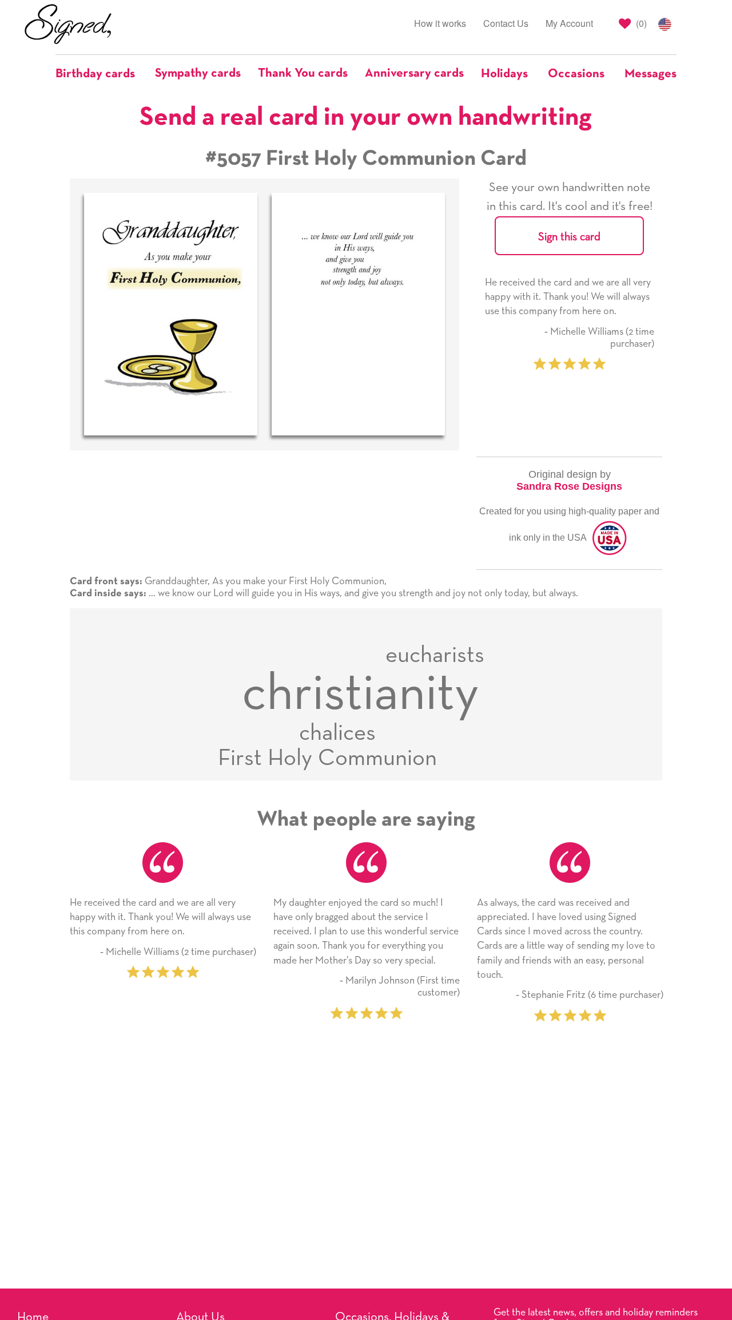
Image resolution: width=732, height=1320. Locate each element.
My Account (569, 23)
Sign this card (569, 237)
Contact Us (505, 23)
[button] (100, 74)
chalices (337, 733)
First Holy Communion (327, 758)
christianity (360, 694)
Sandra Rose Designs (569, 486)
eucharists (434, 655)
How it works (440, 23)
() (640, 23)
